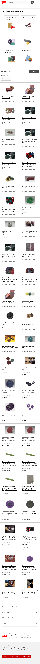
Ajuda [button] (5, 623)
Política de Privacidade (24, 634)
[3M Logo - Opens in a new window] (4, 2)
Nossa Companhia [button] (10, 607)
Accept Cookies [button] (26, 656)
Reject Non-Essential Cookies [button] (11, 656)
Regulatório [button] (7, 618)
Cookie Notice (7, 652)
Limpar (16, 79)
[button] (8, 660)
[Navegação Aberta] (37, 2)
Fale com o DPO (25, 635)
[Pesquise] (32, 2)
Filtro (34, 71)
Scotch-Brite (5, 78)
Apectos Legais (13, 634)
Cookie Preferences (14, 635)
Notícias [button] (6, 612)
